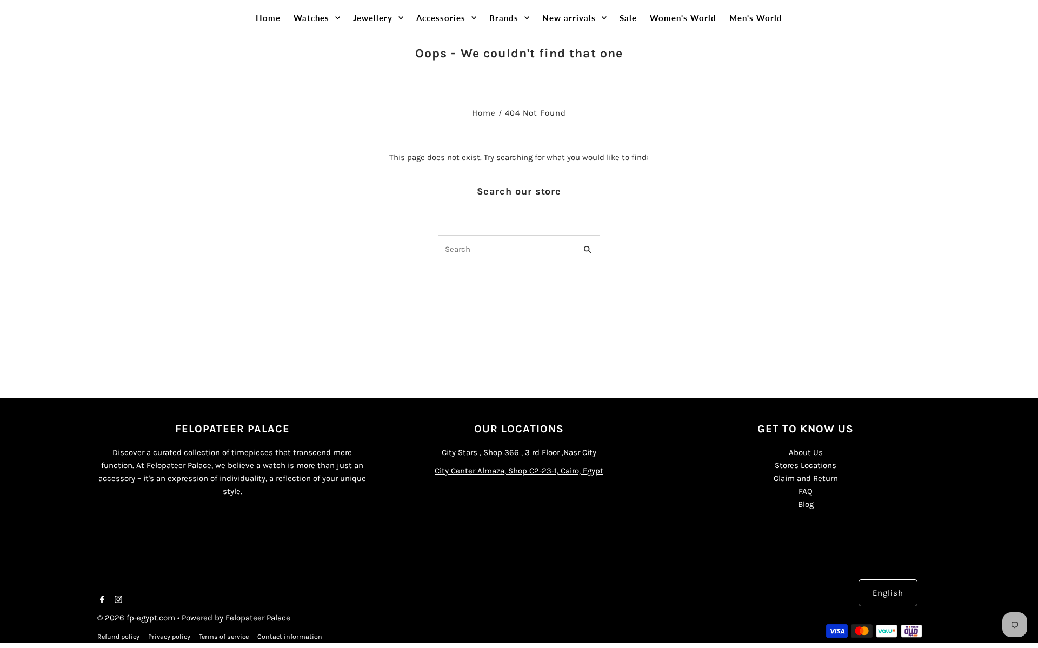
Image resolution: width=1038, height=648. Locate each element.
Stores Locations (805, 465)
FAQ (806, 491)
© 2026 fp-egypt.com (137, 618)
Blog (806, 504)
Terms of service (224, 636)
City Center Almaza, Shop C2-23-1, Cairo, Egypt (519, 471)
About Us (806, 452)
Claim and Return (806, 478)
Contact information (289, 636)
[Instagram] (117, 600)
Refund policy (118, 636)
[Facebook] (100, 600)
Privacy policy (169, 636)
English (888, 593)
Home (484, 113)
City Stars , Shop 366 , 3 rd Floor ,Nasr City (519, 452)
